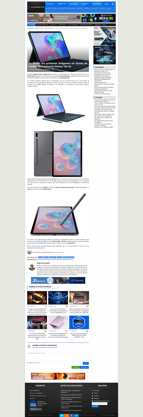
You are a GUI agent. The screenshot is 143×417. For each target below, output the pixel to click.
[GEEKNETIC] (36, 7)
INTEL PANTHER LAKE (73, 24)
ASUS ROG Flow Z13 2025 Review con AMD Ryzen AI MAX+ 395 (104, 70)
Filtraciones (53, 257)
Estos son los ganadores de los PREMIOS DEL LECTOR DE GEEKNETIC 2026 (79, 335)
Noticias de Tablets (49, 28)
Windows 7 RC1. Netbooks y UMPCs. (104, 127)
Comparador (62, 4)
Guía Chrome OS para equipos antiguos (105, 106)
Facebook (96, 390)
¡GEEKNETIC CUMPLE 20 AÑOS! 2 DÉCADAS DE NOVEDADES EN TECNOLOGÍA (103, 79)
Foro (107, 4)
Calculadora (74, 4)
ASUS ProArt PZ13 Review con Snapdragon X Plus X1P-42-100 (102, 73)
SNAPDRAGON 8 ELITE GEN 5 (86, 24)
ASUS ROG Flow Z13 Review (101, 76)
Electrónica (37, 28)
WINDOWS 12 (98, 24)
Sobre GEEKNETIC (34, 390)
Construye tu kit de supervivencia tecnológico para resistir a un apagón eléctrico (104, 111)
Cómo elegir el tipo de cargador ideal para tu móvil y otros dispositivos (104, 115)
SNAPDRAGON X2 (63, 24)
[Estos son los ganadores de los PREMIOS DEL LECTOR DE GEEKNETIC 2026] (79, 316)
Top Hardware (97, 4)
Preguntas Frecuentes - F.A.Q (37, 396)
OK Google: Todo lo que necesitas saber (105, 108)
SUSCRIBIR (95, 406)
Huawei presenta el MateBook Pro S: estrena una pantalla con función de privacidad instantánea (58, 335)
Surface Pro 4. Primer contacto (102, 94)
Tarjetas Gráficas (62, 8)
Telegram (96, 398)
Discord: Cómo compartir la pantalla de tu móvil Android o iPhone (104, 100)
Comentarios (60, 252)
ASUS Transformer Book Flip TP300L (103, 87)
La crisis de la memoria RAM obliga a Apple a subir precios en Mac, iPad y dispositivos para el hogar (37, 336)
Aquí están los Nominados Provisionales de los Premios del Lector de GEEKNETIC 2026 (58, 310)
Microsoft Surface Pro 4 (100, 82)
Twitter (96, 393)
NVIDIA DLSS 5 (53, 24)
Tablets (42, 28)
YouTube (96, 396)
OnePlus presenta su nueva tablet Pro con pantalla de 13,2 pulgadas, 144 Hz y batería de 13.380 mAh (79, 310)
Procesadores (48, 8)
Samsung (46, 257)
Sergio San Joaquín (36, 69)
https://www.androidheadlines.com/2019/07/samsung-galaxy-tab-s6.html (54, 259)
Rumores (60, 257)
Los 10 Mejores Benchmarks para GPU (71, 410)
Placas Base (55, 8)
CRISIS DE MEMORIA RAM (42, 24)
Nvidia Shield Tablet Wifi (100, 89)
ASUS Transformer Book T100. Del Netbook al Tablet (103, 91)
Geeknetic (31, 28)
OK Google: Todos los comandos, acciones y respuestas (103, 124)
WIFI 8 (104, 24)
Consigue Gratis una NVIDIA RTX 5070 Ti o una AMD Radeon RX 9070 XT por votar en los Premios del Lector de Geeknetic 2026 (37, 311)
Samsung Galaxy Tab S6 (69, 257)
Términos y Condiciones (36, 393)
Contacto (32, 398)
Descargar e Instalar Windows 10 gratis (71, 395)
